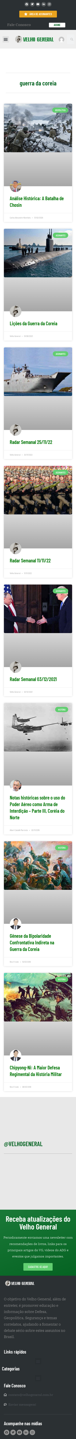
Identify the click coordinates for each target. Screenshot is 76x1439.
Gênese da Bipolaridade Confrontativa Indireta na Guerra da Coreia (32, 942)
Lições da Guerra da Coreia (33, 323)
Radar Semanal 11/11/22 (30, 560)
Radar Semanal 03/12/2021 (33, 679)
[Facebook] (26, 4)
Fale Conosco (19, 24)
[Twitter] (32, 4)
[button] (6, 39)
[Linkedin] (43, 4)
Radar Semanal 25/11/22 (31, 442)
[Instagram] (49, 4)
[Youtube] (38, 4)
